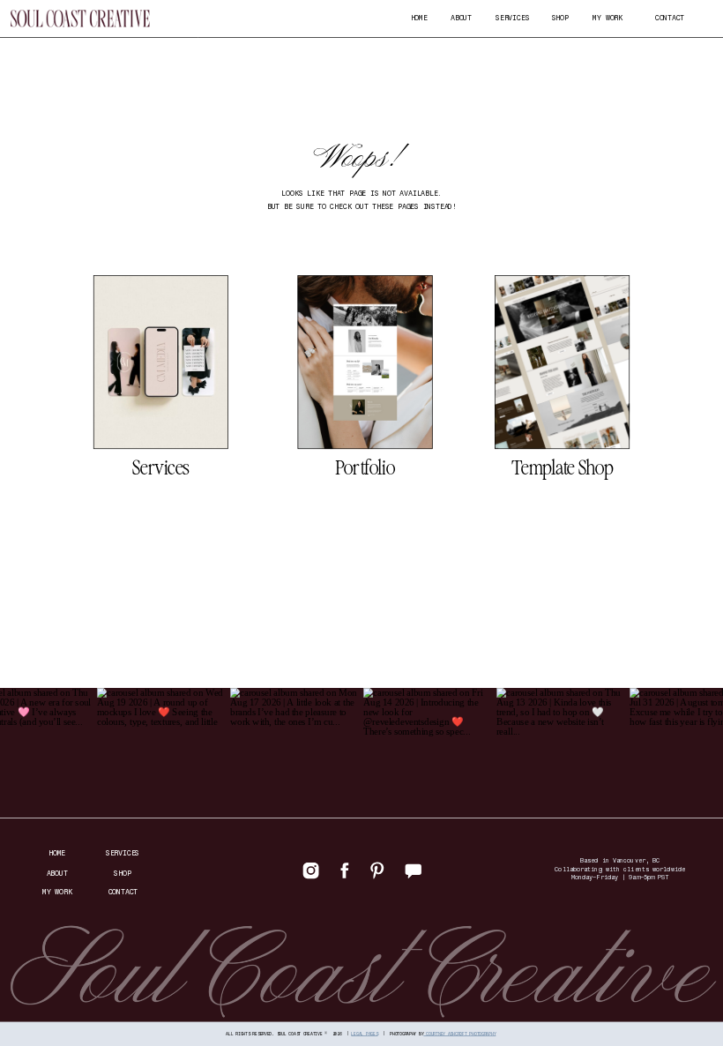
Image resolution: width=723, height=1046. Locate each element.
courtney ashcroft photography (459, 1032)
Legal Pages (364, 1032)
